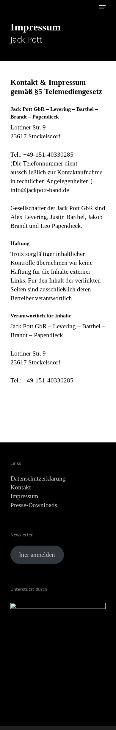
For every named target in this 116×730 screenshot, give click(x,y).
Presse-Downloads (33, 505)
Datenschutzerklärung (38, 478)
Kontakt (20, 487)
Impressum (24, 496)
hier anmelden (37, 554)
